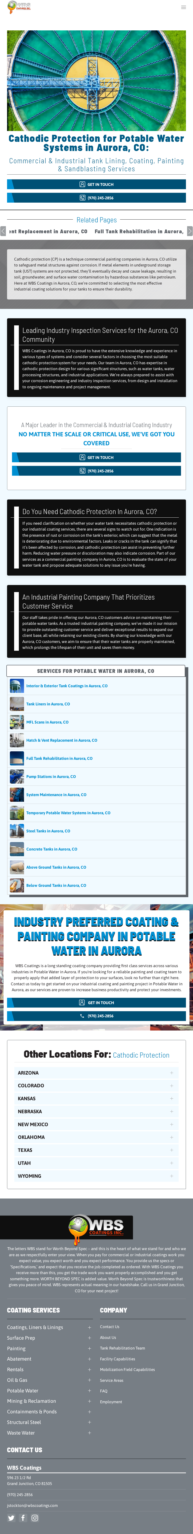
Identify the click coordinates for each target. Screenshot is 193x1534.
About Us (108, 1337)
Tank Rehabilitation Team (122, 1348)
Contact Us (109, 1326)
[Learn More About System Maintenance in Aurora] (96, 795)
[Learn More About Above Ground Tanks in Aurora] (96, 867)
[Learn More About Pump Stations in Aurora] (96, 776)
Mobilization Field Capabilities (127, 1369)
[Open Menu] (183, 7)
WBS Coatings (24, 1467)
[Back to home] (19, 7)
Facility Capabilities (117, 1359)
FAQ (103, 1391)
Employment (111, 1401)
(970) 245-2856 (20, 1494)
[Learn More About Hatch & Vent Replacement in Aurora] (96, 740)
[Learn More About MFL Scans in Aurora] (96, 722)
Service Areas (111, 1380)
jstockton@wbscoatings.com (32, 1505)
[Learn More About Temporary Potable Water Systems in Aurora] (96, 813)
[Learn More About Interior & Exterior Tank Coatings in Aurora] (96, 686)
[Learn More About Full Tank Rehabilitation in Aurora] (96, 758)
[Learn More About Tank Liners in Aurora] (96, 704)
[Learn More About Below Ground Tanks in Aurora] (96, 885)
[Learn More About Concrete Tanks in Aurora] (96, 849)
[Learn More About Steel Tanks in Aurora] (96, 831)
